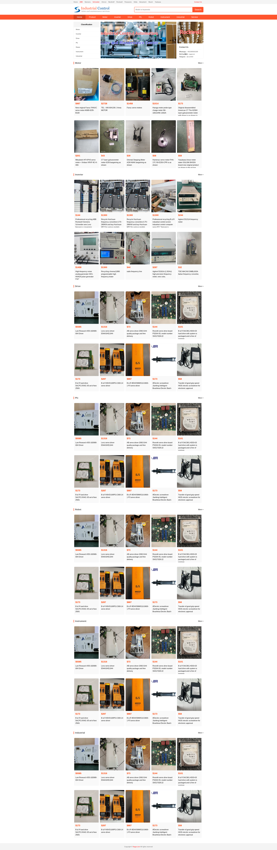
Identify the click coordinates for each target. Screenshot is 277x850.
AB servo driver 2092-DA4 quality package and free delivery (137, 333)
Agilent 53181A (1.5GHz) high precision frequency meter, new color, (162, 274)
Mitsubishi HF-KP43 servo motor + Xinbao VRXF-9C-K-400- (86, 162)
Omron (104, 2)
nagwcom (187, 54)
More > (200, 63)
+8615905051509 (188, 51)
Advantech (143, 2)
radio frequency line (134, 271)
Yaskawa (158, 2)
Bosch (151, 2)
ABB (81, 2)
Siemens (88, 2)
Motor (104, 17)
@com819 (186, 57)
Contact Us (198, 2)
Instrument (165, 17)
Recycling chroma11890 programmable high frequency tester (110, 274)
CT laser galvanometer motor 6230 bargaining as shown (111, 162)
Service (194, 17)
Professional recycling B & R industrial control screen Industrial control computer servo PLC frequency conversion (164, 224)
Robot (151, 17)
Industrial (180, 17)
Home (76, 2)
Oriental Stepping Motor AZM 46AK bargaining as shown (136, 162)
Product (92, 17)
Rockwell (119, 2)
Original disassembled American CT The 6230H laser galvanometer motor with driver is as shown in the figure (188, 113)
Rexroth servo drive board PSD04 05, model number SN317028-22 (162, 333)
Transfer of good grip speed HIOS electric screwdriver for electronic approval (189, 385)
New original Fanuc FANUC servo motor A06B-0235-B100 (86, 110)
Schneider (96, 2)
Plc (140, 17)
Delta (135, 2)
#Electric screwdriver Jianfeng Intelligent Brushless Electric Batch (162, 385)
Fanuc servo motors (134, 108)
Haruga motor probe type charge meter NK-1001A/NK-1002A (162, 110)
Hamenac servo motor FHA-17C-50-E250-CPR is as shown (163, 162)
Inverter (117, 17)
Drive (130, 17)
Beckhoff (111, 2)
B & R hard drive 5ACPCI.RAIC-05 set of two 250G (86, 385)
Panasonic (128, 2)
